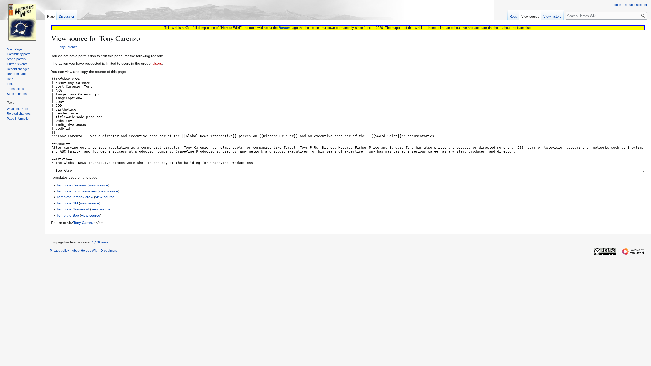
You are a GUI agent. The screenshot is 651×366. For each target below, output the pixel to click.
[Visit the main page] (22, 20)
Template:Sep (68, 215)
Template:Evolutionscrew (77, 191)
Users (157, 63)
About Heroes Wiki (85, 250)
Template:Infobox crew (75, 197)
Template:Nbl (67, 203)
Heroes (284, 28)
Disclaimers (109, 250)
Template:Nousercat (73, 209)
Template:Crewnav (72, 185)
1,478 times (100, 242)
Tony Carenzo (67, 47)
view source (98, 185)
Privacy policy (59, 250)
